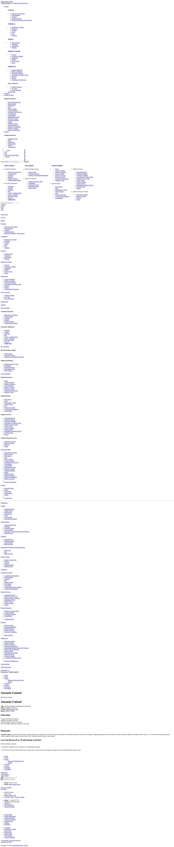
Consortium (7, 585)
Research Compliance (10, 632)
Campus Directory (9, 818)
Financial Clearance (82, 194)
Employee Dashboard (14, 127)
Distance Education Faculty (16, 680)
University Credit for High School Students (16, 531)
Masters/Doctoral (9, 541)
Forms (78, 199)
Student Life (12, 66)
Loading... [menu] (7, 157)
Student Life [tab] (4, 276)
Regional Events (12, 139)
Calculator (14, 44)
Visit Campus (8, 517)
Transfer (14, 30)
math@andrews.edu (14, 784)
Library (10, 122)
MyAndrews (11, 105)
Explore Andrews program (12, 598)
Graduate (14, 17)
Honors (14, 78)
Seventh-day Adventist (8, 840)
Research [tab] (3, 622)
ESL (13, 34)
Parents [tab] (3, 220)
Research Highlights (10, 627)
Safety (13, 63)
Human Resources (13, 125)
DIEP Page (7, 550)
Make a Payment (81, 196)
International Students (10, 519)
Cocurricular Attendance (62, 196)
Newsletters (7, 688)
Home (6, 675)
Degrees (6, 561)
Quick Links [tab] (4, 214)
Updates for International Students (38, 175)
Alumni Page (11, 147)
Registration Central (13, 117)
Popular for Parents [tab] (6, 262)
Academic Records (81, 174)
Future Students (9, 165)
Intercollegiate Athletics (11, 653)
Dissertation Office (9, 600)
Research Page (8, 635)
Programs (7, 683)
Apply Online (8, 834)
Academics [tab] (4, 569)
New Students (29, 165)
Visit (5, 152)
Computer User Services (15, 112)
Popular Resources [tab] (6, 608)
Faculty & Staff (8, 95)
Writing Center (8, 601)
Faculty (6, 678)
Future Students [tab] (5, 308)
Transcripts (11, 142)
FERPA (14, 59)
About (6, 677)
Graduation (15, 58)
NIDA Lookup (12, 109)
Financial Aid (8, 514)
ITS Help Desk (80, 187)
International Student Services (85, 185)
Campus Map (8, 814)
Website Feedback (9, 807)
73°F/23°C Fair (9, 797)
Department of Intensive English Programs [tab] (13, 547)
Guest (13, 32)
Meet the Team (8, 533)
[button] (17, 155)
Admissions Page (9, 509)
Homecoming (12, 144)
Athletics (6, 823)
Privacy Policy (24, 845)
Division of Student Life (11, 661)
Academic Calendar (17, 56)
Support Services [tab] (5, 592)
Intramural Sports (9, 654)
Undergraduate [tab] (5, 522)
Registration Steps (34, 186)
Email (9, 140)
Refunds (78, 198)
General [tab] (3, 506)
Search (3, 204)
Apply (8, 150)
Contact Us (7, 803)
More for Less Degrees (18, 13)
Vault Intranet (12, 114)
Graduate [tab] (3, 536)
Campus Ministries (17, 70)
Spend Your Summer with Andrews (22, 20)
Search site (4, 161)
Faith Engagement (81, 172)
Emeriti (10, 682)
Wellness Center (12, 123)
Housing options (9, 643)
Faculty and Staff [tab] (6, 449)
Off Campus (7, 584)
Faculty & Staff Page (14, 130)
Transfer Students (9, 528)
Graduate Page (8, 539)
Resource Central (13, 118)
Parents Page (11, 92)
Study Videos (32, 188)
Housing (14, 76)
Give (5, 153)
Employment (8, 832)
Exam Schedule (59, 174)
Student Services (9, 565)
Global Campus (8, 582)
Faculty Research (9, 630)
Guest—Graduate (13, 194)
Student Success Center (83, 178)
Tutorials (14, 47)
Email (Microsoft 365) (14, 102)
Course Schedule (13, 110)
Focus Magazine (16, 90)
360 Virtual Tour (12, 196)
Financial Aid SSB (60, 195)
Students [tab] (3, 305)
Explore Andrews (17, 18)
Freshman (14, 29)
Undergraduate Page (10, 525)
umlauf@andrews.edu (12, 709)
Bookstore (7, 824)
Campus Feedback (9, 837)
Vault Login (7, 831)
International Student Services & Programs (16, 648)
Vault (56, 188)
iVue (9, 107)
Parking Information (10, 816)
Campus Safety (80, 183)
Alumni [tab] (3, 485)
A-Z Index (7, 827)
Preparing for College (18, 27)
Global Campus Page (10, 560)
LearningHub (12, 115)
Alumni (6, 132)
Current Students (57, 165)
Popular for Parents (14, 51)
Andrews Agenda (17, 87)
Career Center (80, 180)
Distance (10, 177)
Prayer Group (15, 61)
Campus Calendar (9, 656)
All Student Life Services (19, 80)
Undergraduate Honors (14, 180)
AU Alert (14, 88)
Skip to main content (7, 1)
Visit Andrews (8, 836)
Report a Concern (13, 128)
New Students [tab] (5, 346)
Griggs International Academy (13, 587)
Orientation (32, 183)
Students (6, 93)
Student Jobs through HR (11, 649)
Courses (6, 563)
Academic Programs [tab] (6, 572)
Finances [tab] (3, 251)
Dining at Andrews (17, 71)
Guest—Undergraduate (14, 193)
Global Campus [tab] (5, 557)
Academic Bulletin (13, 120)
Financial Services (34, 185)
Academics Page (9, 619)
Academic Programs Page (11, 576)
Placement (7, 687)
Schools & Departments (11, 589)
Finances (10, 39)
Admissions (11, 24)
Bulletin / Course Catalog (11, 611)
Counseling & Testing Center (20, 75)
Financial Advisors (34, 174)
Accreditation (15, 845)
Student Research (9, 628)
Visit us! (14, 54)
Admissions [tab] (4, 236)
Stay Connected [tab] (5, 292)
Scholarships (15, 46)
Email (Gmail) (12, 104)
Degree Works (59, 191)
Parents (6, 6)
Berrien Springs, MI (10, 795)
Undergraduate (16, 15)
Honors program (9, 603)
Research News (8, 625)
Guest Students (8, 530)
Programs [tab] (3, 224)
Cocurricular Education (62, 179)
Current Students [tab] (5, 374)
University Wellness (17, 73)
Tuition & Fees (16, 42)
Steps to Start (32, 172)
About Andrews (5, 664)
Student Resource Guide (36, 181)
